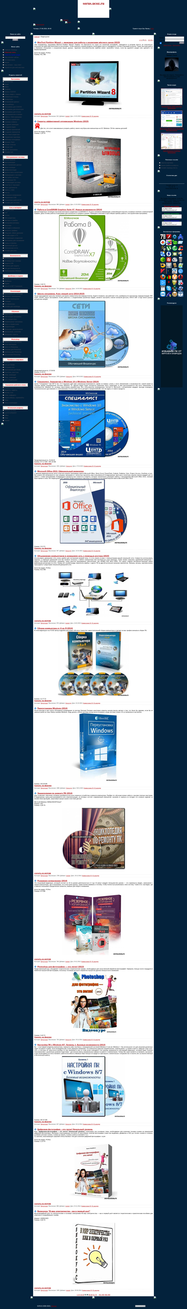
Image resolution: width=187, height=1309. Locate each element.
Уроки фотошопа (10, 344)
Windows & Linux (10, 410)
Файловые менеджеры (12, 139)
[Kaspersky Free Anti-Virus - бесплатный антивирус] (163, 273)
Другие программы (11, 149)
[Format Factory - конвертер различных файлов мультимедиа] (174, 262)
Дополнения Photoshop (12, 354)
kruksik (67, 116)
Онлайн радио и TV (11, 235)
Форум (7, 62)
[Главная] (64, 20)
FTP (6, 213)
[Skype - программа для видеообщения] (169, 290)
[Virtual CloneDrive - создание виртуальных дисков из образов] (174, 296)
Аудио (7, 84)
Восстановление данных (13, 165)
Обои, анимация (10, 375)
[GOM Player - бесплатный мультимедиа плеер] (163, 267)
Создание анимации (11, 124)
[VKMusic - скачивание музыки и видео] (180, 296)
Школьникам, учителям (13, 332)
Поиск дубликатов (11, 187)
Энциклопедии (10, 326)
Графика (7, 89)
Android (7, 362)
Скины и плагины (10, 243)
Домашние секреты (11, 334)
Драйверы (8, 281)
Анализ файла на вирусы (169, 165)
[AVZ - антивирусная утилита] (163, 250)
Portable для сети (10, 250)
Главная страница (11, 50)
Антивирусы (9, 258)
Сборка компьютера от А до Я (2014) (55, 628)
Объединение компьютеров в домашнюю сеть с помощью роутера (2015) (73, 556)
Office (6, 415)
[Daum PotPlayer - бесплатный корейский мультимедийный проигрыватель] (163, 285)
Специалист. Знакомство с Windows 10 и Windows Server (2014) (68, 382)
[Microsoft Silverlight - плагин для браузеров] (180, 273)
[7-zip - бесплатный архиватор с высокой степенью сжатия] (163, 239)
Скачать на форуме (42, 286)
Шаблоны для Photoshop (13, 352)
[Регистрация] (38, 24)
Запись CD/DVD (10, 92)
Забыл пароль (167, 45)
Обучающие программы (13, 316)
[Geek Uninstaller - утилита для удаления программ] (180, 262)
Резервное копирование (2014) (52, 881)
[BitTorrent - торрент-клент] (174, 250)
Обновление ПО (10, 180)
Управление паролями (12, 137)
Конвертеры (9, 99)
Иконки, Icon (9, 392)
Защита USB (9, 263)
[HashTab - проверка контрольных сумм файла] (169, 267)
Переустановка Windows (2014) (52, 708)
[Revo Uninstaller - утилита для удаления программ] (180, 285)
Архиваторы (9, 81)
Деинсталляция (10, 167)
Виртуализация (10, 162)
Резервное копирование (13, 195)
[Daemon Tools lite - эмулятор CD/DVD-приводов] (169, 256)
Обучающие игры (11, 319)
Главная (36, 36)
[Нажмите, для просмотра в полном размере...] (93, 281)
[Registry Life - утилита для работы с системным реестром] (174, 285)
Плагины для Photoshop (13, 349)
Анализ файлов (10, 160)
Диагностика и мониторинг (14, 172)
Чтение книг (9, 147)
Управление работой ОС (13, 200)
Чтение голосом (10, 144)
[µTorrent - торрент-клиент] (169, 250)
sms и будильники (11, 380)
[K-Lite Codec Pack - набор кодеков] (180, 267)
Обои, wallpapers (10, 395)
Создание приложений (12, 129)
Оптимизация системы (13, 182)
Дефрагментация (10, 170)
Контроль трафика (11, 230)
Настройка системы (11, 177)
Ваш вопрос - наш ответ (13, 65)
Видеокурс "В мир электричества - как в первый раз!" (63, 1211)
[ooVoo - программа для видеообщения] (174, 279)
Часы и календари (11, 403)
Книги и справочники (12, 324)
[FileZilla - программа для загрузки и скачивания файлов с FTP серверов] (169, 262)
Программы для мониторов (14, 109)
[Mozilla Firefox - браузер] (163, 279)
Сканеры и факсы (11, 122)
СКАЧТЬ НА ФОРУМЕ (42, 202)
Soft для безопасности (12, 268)
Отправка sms (10, 367)
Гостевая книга (10, 60)
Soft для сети (9, 210)
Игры (6, 418)
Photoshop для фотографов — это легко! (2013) (60, 967)
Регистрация (176, 45)
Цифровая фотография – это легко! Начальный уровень (65, 1129)
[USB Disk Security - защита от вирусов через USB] (169, 296)
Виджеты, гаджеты (11, 390)
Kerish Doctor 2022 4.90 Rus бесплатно (172, 107)
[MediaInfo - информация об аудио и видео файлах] (169, 273)
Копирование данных (12, 102)
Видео (7, 87)
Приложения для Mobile (13, 370)
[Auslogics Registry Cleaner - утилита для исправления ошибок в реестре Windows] (174, 244)
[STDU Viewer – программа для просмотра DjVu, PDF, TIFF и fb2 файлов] (180, 290)
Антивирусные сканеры (13, 261)
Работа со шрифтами (12, 119)
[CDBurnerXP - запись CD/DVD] (163, 256)
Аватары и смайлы (11, 220)
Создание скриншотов (12, 132)
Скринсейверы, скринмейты (14, 397)
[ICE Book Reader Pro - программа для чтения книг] (174, 267)
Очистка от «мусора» (12, 185)
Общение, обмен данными (14, 233)
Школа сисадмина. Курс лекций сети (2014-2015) (60, 294)
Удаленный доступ (11, 245)
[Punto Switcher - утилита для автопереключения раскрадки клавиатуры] (169, 285)
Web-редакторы (10, 218)
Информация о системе (13, 175)
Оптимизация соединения (14, 238)
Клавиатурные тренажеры (14, 322)
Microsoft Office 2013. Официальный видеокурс (60, 471)
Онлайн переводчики (12, 299)
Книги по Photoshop (11, 347)
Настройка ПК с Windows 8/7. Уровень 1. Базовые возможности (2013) (71, 1045)
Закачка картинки (167, 163)
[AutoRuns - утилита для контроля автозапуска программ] (180, 244)
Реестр (7, 192)
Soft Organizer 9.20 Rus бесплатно (171, 151)
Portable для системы (12, 202)
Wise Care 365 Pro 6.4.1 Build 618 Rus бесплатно (172, 129)
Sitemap (54, 1306)
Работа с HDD (9, 190)
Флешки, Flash (10, 142)
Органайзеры (9, 104)
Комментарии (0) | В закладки (90, 116)
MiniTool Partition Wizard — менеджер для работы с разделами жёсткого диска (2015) (78, 42)
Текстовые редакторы (12, 134)
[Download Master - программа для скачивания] (180, 256)
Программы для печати (13, 112)
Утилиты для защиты (12, 266)
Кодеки (7, 283)
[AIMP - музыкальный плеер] (174, 239)
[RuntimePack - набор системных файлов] (163, 290)
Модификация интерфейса (14, 387)
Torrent (7, 215)
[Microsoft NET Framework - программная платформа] (174, 273)
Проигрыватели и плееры (13, 114)
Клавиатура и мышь (11, 97)
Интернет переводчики (12, 296)
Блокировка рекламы (12, 223)
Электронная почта (11, 248)
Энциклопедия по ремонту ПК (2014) (54, 793)
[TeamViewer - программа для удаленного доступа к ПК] (163, 296)
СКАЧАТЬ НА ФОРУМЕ (42, 114)
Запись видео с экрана (13, 94)
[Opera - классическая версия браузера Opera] (180, 279)
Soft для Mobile (10, 365)
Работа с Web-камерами (13, 117)
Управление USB (10, 197)
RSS (152, 28)
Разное (7, 420)
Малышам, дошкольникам (14, 329)
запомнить (165, 43)
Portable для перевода (12, 306)
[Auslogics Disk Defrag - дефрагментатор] (169, 244)
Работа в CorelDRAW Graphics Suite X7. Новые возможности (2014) (69, 209)
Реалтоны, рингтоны (12, 372)
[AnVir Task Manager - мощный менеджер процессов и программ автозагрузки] (163, 244)
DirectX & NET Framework (13, 286)
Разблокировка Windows (13, 271)
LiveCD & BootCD (10, 413)
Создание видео (10, 127)
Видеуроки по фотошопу (13, 342)
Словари (8, 301)
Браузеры (8, 225)
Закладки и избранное (12, 228)
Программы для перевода (14, 294)
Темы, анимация (10, 377)
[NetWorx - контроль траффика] (169, 279)
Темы (6, 400)
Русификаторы (10, 304)
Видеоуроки (9, 314)
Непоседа (68, 288)
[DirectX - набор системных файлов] (174, 256)
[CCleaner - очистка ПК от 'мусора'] (180, 250)
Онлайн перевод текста (169, 168)
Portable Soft (9, 152)
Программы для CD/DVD (13, 107)
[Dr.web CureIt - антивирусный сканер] (163, 262)
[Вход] (68, 22)
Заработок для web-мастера (14, 67)
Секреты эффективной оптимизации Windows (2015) (63, 121)
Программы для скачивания (14, 240)
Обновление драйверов (13, 278)
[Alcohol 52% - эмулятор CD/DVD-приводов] (180, 239)
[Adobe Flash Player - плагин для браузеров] (169, 239)
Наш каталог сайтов (11, 57)
